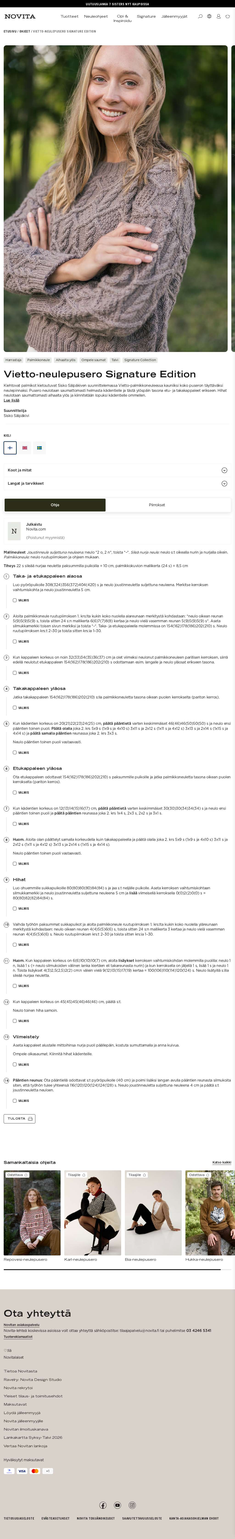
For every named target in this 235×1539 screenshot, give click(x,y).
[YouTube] (117, 1505)
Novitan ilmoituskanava (26, 1429)
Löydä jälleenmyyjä (22, 1413)
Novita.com (36, 529)
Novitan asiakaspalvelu (21, 1325)
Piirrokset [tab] (157, 505)
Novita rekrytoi (18, 1388)
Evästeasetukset (56, 1518)
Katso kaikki (222, 1162)
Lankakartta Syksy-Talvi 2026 (33, 1437)
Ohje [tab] (55, 505)
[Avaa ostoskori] (227, 16)
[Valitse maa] (209, 16)
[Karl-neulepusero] (92, 1216)
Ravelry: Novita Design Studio (33, 1379)
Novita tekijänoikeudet (96, 1518)
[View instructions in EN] (24, 447)
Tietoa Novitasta (20, 1371)
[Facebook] (102, 1505)
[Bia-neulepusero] (153, 1216)
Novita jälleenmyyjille (23, 1421)
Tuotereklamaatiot (18, 1337)
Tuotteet (69, 16)
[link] (117, 531)
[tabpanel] (117, 820)
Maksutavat (15, 1404)
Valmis (23, 600)
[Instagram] (132, 1505)
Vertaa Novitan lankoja (25, 1446)
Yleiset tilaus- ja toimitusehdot (33, 1396)
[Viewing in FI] (10, 447)
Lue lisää (11, 400)
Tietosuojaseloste (19, 1518)
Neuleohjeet (96, 16)
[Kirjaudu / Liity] (218, 16)
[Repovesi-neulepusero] (32, 1216)
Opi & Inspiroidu (122, 18)
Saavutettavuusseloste (142, 1518)
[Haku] (200, 16)
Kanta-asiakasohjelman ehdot (194, 1518)
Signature (146, 16)
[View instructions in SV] (39, 447)
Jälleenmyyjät (174, 16)
